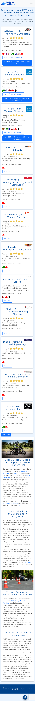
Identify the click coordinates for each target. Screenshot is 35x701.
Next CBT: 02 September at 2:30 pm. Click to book (17, 99)
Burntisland (25, 471)
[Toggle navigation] (31, 3)
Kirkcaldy (6, 473)
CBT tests (27, 562)
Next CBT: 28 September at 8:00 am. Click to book (17, 138)
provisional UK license (10, 503)
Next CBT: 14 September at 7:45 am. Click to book (17, 63)
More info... (7, 171)
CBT (19, 505)
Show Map (6, 435)
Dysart (15, 473)
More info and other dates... (13, 57)
